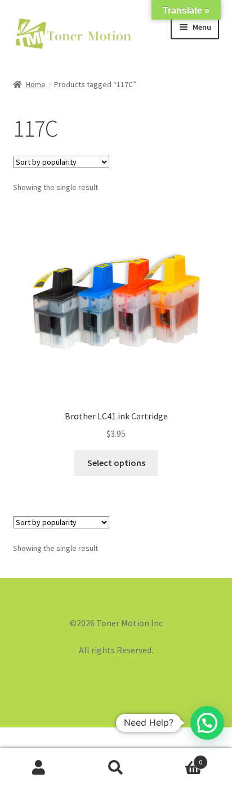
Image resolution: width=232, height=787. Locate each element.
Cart (179, 758)
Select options (116, 462)
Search (115, 768)
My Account (38, 768)
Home (36, 84)
